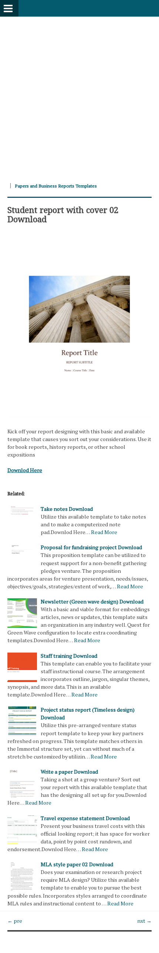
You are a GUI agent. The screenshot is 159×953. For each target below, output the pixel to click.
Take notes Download (67, 508)
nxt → (144, 920)
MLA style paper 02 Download (77, 864)
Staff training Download (69, 655)
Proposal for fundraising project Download (91, 547)
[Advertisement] (79, 96)
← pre (14, 920)
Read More (104, 532)
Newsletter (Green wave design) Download (92, 601)
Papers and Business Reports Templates (56, 186)
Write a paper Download (69, 771)
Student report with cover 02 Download (62, 214)
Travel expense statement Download (85, 818)
